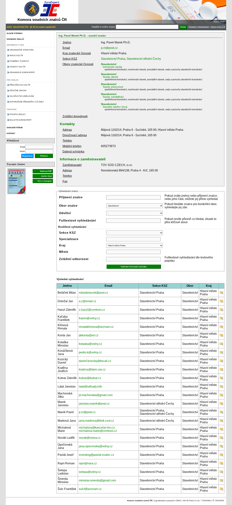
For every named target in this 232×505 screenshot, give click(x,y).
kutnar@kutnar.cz (90, 378)
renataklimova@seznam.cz (96, 326)
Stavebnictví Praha (113, 58)
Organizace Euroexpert (22, 72)
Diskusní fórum (14, 128)
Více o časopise (45, 181)
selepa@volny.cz (90, 471)
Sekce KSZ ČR (218, 27)
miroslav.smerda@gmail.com (97, 480)
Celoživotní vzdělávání (21, 96)
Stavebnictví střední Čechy (144, 58)
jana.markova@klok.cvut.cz (96, 420)
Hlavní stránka (14, 33)
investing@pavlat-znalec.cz (96, 454)
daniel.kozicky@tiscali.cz (95, 360)
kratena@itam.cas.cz (92, 369)
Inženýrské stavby (112, 67)
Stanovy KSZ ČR (17, 67)
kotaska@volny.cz (90, 343)
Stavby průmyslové (113, 87)
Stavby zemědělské (113, 97)
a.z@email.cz (87, 301)
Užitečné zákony (18, 91)
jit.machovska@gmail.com (96, 395)
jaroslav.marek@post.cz (94, 403)
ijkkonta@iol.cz (88, 335)
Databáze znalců (15, 39)
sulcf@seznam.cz (90, 488)
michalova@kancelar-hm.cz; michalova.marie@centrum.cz (98, 429)
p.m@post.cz (109, 47)
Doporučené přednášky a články (26, 102)
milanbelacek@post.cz (93, 292)
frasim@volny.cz (89, 318)
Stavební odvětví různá (115, 107)
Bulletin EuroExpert (20, 120)
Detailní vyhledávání (199, 27)
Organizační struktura (21, 50)
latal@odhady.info (90, 386)
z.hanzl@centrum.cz (92, 309)
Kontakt (11, 133)
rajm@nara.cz (88, 463)
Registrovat (27, 156)
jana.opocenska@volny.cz (96, 446)
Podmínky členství (19, 61)
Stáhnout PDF (46, 171)
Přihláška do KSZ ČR (19, 85)
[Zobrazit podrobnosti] (221, 293)
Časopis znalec (17, 114)
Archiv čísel (46, 176)
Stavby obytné (110, 77)
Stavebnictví (108, 64)
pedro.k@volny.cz (90, 352)
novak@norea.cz (90, 437)
